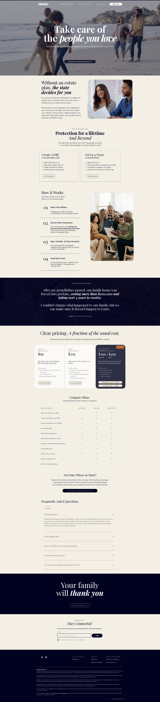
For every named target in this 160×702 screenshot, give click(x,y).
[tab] (47, 506)
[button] (101, 4)
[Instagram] (42, 657)
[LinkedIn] (46, 657)
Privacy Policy (63, 693)
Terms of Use (55, 693)
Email (59, 632)
